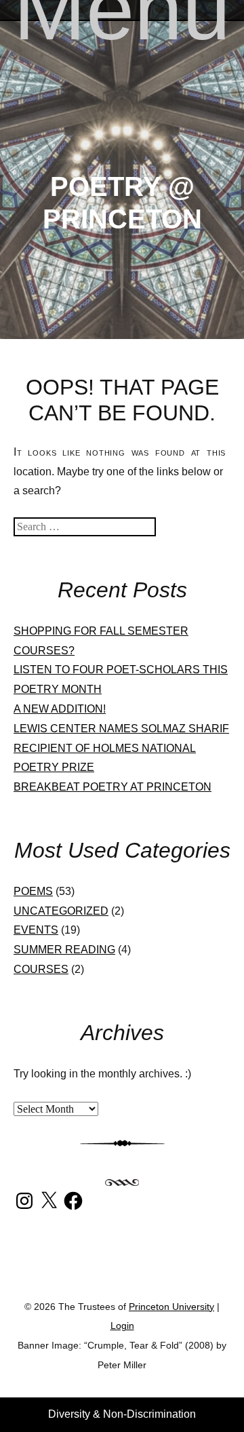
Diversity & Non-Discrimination (122, 1414)
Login (122, 1326)
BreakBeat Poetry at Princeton (112, 787)
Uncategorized (61, 911)
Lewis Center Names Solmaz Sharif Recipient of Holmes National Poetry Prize (121, 748)
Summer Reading (64, 949)
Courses (41, 969)
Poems (33, 891)
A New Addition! (60, 709)
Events (36, 930)
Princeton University (122, 1272)
